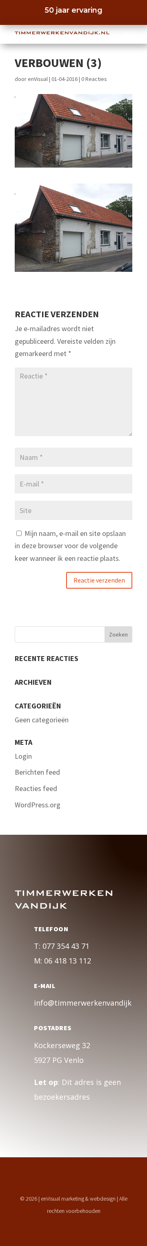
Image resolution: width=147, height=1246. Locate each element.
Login (23, 756)
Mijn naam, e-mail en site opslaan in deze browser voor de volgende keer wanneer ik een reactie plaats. (70, 546)
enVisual (38, 79)
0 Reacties (94, 79)
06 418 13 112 (67, 961)
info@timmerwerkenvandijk (82, 1003)
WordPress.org (37, 804)
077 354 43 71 (65, 946)
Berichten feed (37, 772)
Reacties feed (36, 788)
